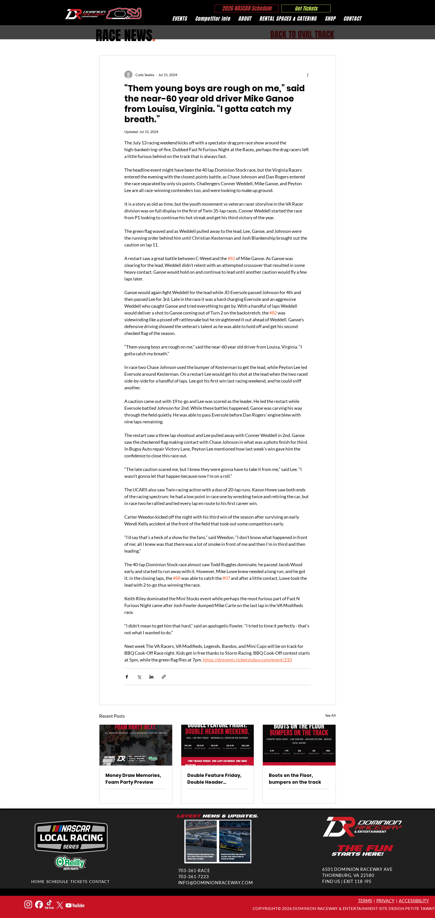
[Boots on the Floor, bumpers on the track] (299, 745)
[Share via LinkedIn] (151, 676)
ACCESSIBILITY (414, 900)
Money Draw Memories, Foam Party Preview (133, 778)
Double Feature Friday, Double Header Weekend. (214, 778)
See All (330, 715)
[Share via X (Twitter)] (139, 676)
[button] (179, 18)
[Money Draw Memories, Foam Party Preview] (135, 745)
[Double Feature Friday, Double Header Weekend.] (217, 745)
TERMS (365, 900)
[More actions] (308, 75)
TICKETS (78, 881)
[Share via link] (163, 676)
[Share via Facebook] (126, 676)
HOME (37, 881)
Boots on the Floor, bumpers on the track (295, 778)
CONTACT (99, 881)
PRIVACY (385, 900)
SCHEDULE (57, 881)
